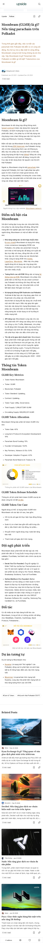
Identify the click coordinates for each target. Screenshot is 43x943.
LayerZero (9, 261)
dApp (26, 155)
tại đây (20, 500)
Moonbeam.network (33, 208)
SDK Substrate (18, 146)
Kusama (8, 664)
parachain (32, 167)
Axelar (29, 259)
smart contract (8, 128)
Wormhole (18, 261)
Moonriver (9, 677)
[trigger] (39, 4)
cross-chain (10, 242)
